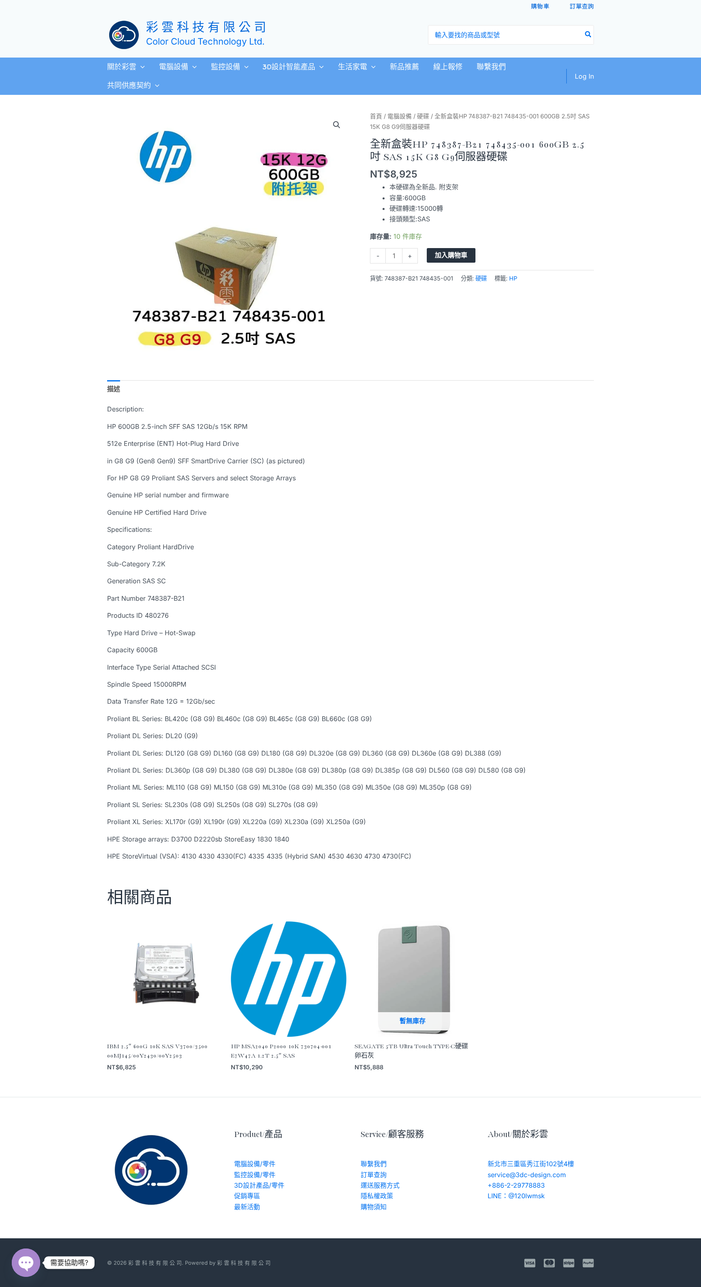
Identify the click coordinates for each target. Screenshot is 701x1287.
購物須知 (374, 1207)
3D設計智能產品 (288, 66)
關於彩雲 (121, 66)
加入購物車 (451, 255)
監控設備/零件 (254, 1175)
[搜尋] (588, 35)
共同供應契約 (129, 85)
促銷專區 (247, 1196)
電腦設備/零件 (254, 1164)
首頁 (376, 116)
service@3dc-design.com (527, 1175)
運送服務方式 (380, 1185)
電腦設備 (173, 66)
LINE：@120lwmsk (516, 1196)
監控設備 (225, 66)
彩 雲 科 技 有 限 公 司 (206, 28)
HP (513, 278)
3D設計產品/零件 (259, 1185)
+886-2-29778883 (516, 1185)
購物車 (540, 6)
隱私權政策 (377, 1196)
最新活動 (247, 1207)
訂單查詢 (582, 6)
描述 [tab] (113, 389)
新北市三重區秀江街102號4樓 (531, 1164)
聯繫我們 (491, 66)
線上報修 (447, 66)
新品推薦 (404, 66)
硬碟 (423, 116)
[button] (140, 67)
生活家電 (352, 66)
